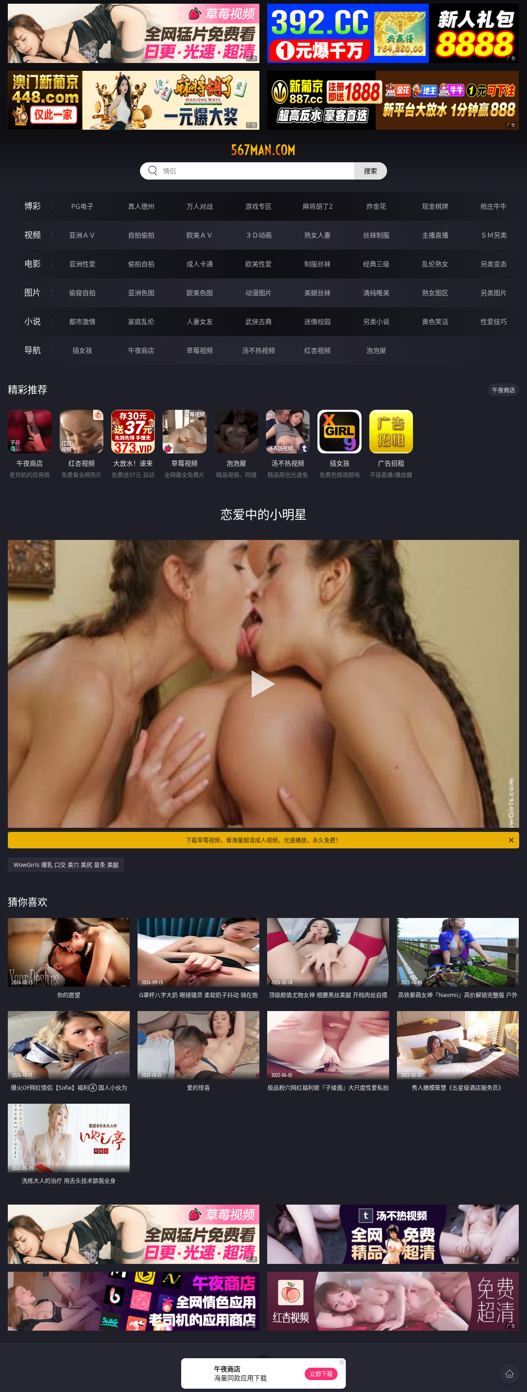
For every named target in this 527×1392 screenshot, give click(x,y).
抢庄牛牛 (493, 206)
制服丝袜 (317, 264)
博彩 (32, 206)
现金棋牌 (435, 206)
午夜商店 (141, 350)
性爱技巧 (493, 321)
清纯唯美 (376, 292)
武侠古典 (258, 321)
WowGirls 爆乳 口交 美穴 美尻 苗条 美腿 (66, 865)
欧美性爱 (258, 264)
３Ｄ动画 (258, 235)
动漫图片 (258, 292)
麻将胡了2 (318, 206)
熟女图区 (435, 292)
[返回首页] (509, 1374)
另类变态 (493, 264)
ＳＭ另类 (493, 235)
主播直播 (435, 235)
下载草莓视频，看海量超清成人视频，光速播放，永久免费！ (263, 840)
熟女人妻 (317, 235)
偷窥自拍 (82, 292)
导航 (32, 350)
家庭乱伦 (141, 321)
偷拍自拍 (141, 264)
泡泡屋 (376, 350)
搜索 (370, 170)
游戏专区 (258, 206)
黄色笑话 (435, 321)
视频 (32, 235)
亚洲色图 (141, 292)
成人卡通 (200, 264)
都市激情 (82, 321)
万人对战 (200, 206)
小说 (32, 321)
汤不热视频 (258, 350)
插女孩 (82, 350)
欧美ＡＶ (200, 235)
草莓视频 (200, 350)
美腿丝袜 (317, 292)
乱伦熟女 (435, 264)
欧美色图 (200, 292)
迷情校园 (317, 321)
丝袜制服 (376, 235)
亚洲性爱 (82, 264)
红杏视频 (317, 350)
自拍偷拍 (141, 235)
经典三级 (376, 264)
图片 (32, 292)
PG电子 (82, 206)
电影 (32, 263)
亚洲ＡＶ (82, 235)
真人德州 (141, 206)
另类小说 (376, 321)
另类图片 (493, 292)
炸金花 (376, 206)
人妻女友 (200, 321)
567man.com (263, 150)
